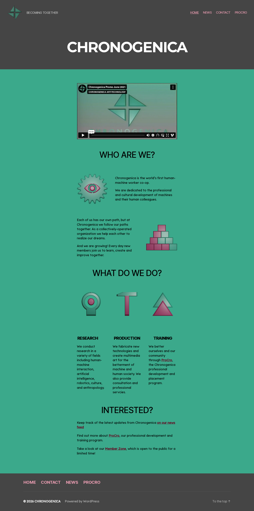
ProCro (114, 436)
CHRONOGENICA (48, 501)
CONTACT (223, 12)
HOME (194, 12)
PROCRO (241, 12)
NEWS (207, 12)
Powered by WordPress (82, 501)
